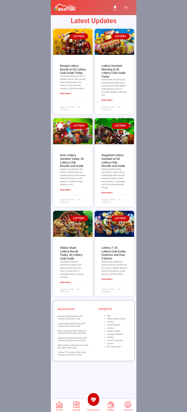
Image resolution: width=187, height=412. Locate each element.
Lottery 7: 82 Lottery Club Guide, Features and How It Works (113, 253)
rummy (110, 322)
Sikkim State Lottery (116, 319)
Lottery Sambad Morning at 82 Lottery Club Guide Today (113, 71)
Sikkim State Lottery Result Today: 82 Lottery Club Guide (71, 253)
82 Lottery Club (114, 346)
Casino (110, 343)
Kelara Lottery (113, 331)
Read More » (66, 94)
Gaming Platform (115, 334)
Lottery (110, 328)
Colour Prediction (115, 340)
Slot (109, 316)
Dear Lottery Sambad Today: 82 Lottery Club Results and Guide (72, 160)
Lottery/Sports (113, 325)
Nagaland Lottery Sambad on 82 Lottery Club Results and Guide (113, 160)
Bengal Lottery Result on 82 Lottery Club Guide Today (73, 69)
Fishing (110, 337)
